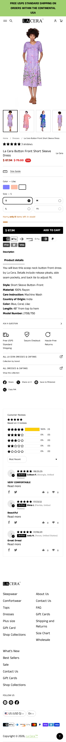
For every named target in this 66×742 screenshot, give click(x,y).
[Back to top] (59, 736)
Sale (6, 664)
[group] (14, 260)
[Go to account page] (55, 21)
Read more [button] (14, 486)
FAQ (38, 607)
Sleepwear (10, 594)
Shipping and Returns (45, 624)
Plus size (9, 621)
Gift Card (9, 628)
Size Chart (43, 633)
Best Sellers (11, 658)
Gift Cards (43, 614)
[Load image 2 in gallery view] (26, 121)
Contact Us (43, 600)
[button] (11, 21)
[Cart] (60, 21)
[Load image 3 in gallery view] (43, 121)
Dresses (15, 138)
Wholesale (43, 639)
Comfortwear (12, 600)
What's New (11, 651)
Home (5, 138)
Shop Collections (14, 634)
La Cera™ (32, 736)
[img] (25, 471)
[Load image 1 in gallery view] (10, 121)
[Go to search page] (11, 21)
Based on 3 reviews (17, 423)
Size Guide (15, 171)
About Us (42, 594)
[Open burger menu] (5, 21)
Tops (6, 607)
